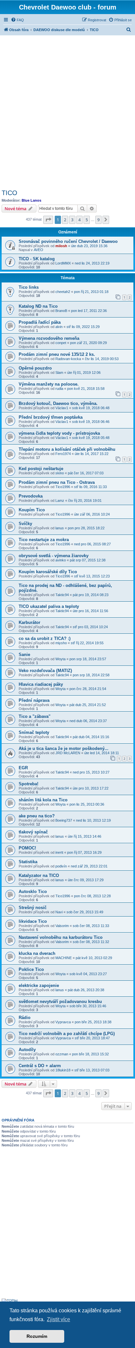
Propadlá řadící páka (40, 322)
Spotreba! (28, 783)
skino (59, 473)
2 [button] (65, 220)
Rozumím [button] (37, 1336)
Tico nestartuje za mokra (44, 539)
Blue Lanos (31, 200)
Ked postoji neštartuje (41, 468)
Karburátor (29, 622)
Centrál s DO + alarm (40, 1065)
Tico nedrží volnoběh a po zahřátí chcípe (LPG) (67, 1033)
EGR (23, 767)
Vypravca (63, 1022)
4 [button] (79, 220)
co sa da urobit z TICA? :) (44, 638)
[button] (48, 220)
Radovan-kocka (68, 359)
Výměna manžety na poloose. (49, 384)
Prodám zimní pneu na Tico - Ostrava (57, 482)
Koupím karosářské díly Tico (48, 571)
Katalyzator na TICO (39, 875)
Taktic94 (62, 595)
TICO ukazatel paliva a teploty (49, 606)
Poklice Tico (31, 969)
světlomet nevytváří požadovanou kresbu (60, 1001)
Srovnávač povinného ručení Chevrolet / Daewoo (68, 241)
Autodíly (27, 1049)
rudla (59, 389)
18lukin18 (62, 1070)
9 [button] (98, 220)
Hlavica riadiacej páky (41, 684)
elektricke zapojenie (39, 985)
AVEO (38, 250)
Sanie (24, 654)
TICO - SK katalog (37, 258)
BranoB (61, 311)
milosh (61, 246)
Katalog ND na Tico (38, 306)
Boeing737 (63, 820)
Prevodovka (31, 496)
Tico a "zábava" (34, 716)
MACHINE (63, 958)
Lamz (59, 500)
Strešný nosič (33, 907)
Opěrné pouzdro (35, 368)
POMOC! (27, 848)
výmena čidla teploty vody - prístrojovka (59, 433)
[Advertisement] (67, 111)
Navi (59, 912)
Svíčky (25, 523)
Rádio (24, 1017)
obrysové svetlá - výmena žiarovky (53, 555)
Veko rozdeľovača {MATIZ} (45, 670)
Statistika (28, 861)
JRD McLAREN (67, 753)
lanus (59, 528)
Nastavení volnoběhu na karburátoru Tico (61, 937)
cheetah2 (62, 292)
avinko (60, 560)
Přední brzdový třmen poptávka (51, 417)
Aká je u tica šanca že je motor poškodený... (63, 748)
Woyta (60, 659)
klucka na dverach (37, 953)
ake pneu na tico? (37, 815)
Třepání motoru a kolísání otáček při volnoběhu (67, 449)
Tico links (29, 287)
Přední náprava (34, 700)
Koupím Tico (32, 509)
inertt (59, 852)
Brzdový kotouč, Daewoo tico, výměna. (58, 403)
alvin (59, 327)
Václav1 (61, 408)
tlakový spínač (33, 831)
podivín (61, 866)
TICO (9, 192)
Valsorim (62, 926)
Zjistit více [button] (58, 1319)
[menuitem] (17, 20)
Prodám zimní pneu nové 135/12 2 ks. (57, 354)
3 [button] (72, 220)
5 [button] (87, 220)
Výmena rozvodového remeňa (49, 338)
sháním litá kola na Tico (43, 799)
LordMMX (63, 263)
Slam (59, 372)
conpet (60, 343)
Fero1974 (63, 454)
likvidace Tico (33, 921)
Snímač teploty (34, 732)
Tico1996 (62, 487)
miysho (61, 643)
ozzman (61, 1054)
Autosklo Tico (33, 891)
